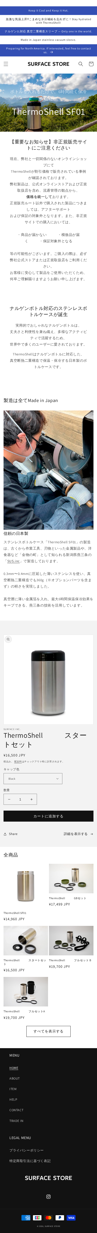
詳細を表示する (76, 834)
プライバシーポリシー (26, 1150)
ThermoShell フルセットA (24, 1011)
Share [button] (13, 834)
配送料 (18, 761)
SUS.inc (13, 561)
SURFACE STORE (52, 1226)
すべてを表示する (48, 1031)
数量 (7, 790)
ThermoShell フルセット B (70, 960)
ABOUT (14, 1078)
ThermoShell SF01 (15, 913)
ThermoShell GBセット (67, 898)
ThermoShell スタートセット (25, 962)
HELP (13, 1099)
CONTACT (16, 1110)
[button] (6, 64)
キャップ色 (11, 769)
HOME (13, 1068)
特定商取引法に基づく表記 (30, 1161)
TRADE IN (16, 1121)
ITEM (12, 1089)
